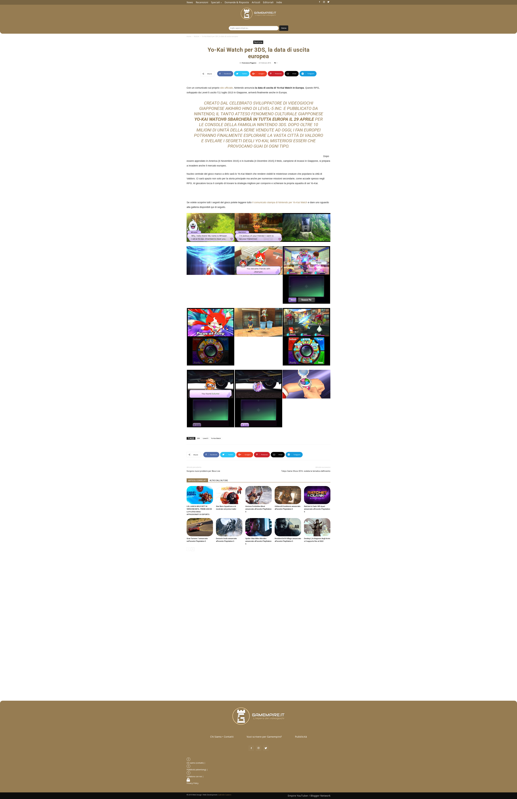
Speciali (215, 2)
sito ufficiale (226, 87)
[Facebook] (319, 2)
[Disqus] (258, 591)
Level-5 (205, 438)
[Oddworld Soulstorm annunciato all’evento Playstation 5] (288, 495)
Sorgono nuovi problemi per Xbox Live (203, 471)
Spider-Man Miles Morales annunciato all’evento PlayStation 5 (258, 541)
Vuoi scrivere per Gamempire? (264, 736)
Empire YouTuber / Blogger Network (309, 795)
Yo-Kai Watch (216, 438)
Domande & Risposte (237, 2)
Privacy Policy (193, 783)
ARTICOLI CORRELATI (197, 480)
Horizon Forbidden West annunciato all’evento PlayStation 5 (258, 509)
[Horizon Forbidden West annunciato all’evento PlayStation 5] (258, 495)
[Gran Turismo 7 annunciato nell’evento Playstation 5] (200, 527)
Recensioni (202, 2)
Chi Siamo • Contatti (222, 736)
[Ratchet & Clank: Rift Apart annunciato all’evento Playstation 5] (317, 495)
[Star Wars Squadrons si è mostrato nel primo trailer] (229, 495)
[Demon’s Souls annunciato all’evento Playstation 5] (229, 527)
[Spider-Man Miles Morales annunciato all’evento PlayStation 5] (258, 527)
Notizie (196, 36)
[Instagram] (324, 2)
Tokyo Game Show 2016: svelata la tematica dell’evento (305, 471)
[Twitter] (328, 2)
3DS (198, 438)
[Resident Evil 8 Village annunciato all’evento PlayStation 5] (288, 527)
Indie (279, 2)
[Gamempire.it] (258, 14)
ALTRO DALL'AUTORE (219, 480)
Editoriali (268, 2)
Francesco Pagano (249, 63)
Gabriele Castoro (224, 795)
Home (189, 36)
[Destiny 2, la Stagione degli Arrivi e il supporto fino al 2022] (317, 527)
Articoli (256, 2)
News (190, 2)
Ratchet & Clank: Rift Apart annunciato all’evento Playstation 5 (317, 509)
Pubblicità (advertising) (197, 769)
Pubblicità (301, 736)
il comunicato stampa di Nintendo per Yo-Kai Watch (279, 202)
